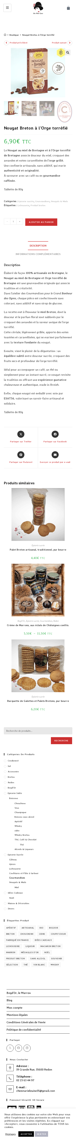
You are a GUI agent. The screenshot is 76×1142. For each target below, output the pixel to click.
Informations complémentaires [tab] (38, 254)
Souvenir (56, 958)
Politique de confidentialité (24, 1029)
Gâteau (13, 859)
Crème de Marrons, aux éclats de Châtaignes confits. (38, 625)
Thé (22, 844)
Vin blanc (39, 964)
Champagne (20, 812)
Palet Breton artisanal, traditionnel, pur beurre (38, 549)
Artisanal (28, 928)
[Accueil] (5, 35)
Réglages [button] (10, 1134)
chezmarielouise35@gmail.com (35, 1090)
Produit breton (38, 205)
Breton (11, 777)
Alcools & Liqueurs (24, 849)
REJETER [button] (41, 1134)
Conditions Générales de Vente (26, 1022)
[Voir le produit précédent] (6, 42)
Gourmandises (42, 201)
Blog (9, 1000)
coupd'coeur (58, 934)
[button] (68, 52)
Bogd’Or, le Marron (19, 993)
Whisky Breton (22, 835)
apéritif (11, 928)
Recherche (61, 740)
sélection (12, 964)
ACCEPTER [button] (26, 1134)
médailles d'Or (30, 952)
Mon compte (14, 1007)
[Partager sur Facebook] (18, 1048)
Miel (16, 887)
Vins (16, 808)
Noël (11, 898)
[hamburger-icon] (7, 8)
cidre (16, 830)
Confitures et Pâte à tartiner (24, 873)
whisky (55, 964)
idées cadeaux (43, 940)
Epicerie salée (15, 793)
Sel (9, 766)
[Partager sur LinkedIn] (27, 1048)
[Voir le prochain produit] (69, 42)
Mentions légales (17, 1015)
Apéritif (18, 821)
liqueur (30, 946)
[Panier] (68, 8)
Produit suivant (59, 42)
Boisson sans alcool (24, 817)
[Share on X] (10, 1048)
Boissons (13, 798)
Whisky (18, 826)
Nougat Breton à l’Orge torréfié (38, 35)
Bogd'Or (21, 621)
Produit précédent (18, 42)
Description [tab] (38, 245)
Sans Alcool (37, 958)
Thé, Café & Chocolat (25, 839)
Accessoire (13, 771)
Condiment (13, 760)
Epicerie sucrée (26, 201)
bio (41, 928)
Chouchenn (20, 803)
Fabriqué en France (17, 940)
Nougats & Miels (59, 201)
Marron (10, 952)
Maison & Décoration (18, 903)
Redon (56, 621)
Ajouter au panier (41, 222)
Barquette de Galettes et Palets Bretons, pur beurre (38, 701)
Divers (11, 908)
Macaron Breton (50, 946)
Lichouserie (23, 205)
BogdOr (53, 928)
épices (12, 864)
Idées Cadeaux (15, 892)
